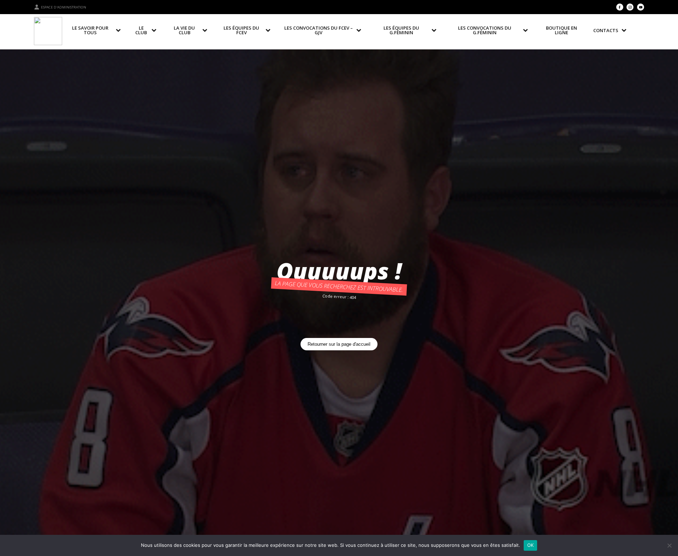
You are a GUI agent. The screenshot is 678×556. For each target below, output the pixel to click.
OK (530, 545)
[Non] (669, 545)
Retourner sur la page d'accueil (339, 344)
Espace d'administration (63, 7)
